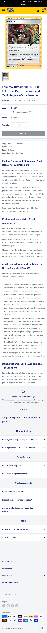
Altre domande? (9, 537)
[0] (42, 10)
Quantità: (5, 125)
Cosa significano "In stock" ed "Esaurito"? (19, 447)
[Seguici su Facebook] (3, 605)
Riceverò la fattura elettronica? (15, 529)
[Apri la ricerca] (34, 10)
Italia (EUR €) (8, 594)
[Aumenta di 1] (25, 125)
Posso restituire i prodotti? (13, 491)
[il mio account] (38, 10)
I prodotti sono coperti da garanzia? (17, 500)
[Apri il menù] (3, 10)
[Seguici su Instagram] (8, 605)
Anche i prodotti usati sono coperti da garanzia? (17, 509)
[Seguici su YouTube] (12, 605)
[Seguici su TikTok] (16, 605)
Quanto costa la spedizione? (14, 465)
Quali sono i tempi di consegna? (15, 473)
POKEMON (5, 101)
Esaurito (23, 133)
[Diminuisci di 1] (13, 125)
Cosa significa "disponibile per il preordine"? (20, 439)
